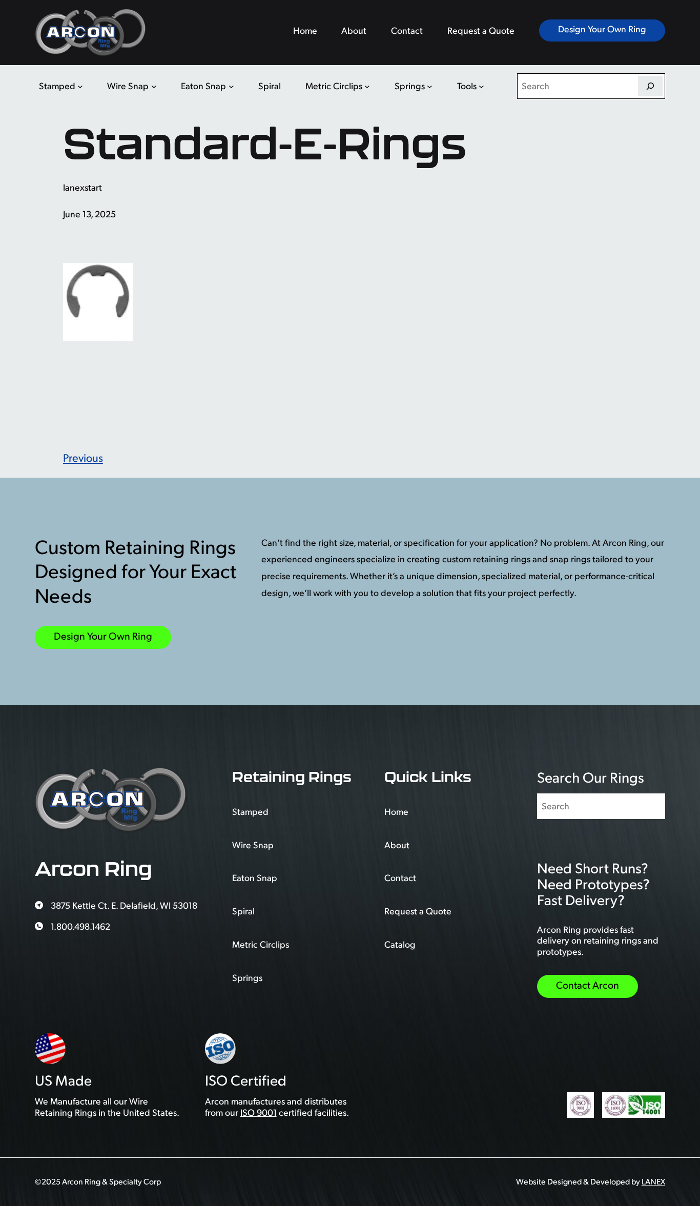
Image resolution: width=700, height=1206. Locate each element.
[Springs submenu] (430, 86)
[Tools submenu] (481, 86)
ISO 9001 (258, 1112)
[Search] (650, 86)
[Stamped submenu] (80, 86)
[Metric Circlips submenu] (367, 86)
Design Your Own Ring (602, 28)
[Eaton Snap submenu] (231, 86)
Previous (83, 457)
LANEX (653, 1181)
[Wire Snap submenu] (154, 86)
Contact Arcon (587, 984)
